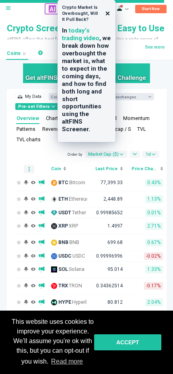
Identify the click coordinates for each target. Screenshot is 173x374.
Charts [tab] (53, 118)
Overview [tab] (27, 118)
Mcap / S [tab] (121, 129)
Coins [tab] (14, 53)
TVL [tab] (141, 129)
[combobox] (128, 97)
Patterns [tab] (25, 129)
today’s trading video (80, 34)
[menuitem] (29, 97)
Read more (67, 361)
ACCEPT (127, 342)
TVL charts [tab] (28, 139)
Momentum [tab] (136, 118)
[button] (40, 53)
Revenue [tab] (52, 129)
